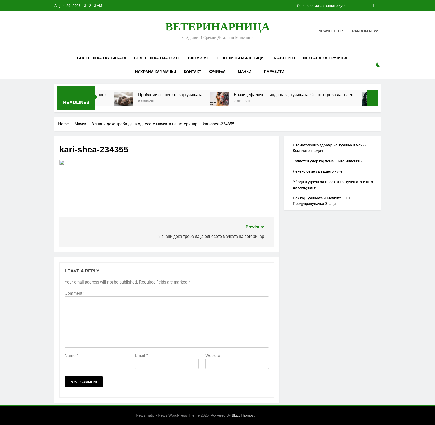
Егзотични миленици (240, 58)
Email (141, 355)
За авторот (283, 58)
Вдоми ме (198, 58)
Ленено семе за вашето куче (321, 6)
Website (212, 355)
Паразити (274, 71)
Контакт (192, 72)
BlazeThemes (243, 415)
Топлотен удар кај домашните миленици (327, 161)
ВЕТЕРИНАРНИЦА (217, 26)
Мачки (244, 71)
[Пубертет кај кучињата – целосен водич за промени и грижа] (358, 101)
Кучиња (217, 71)
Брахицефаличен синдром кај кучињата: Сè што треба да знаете (280, 94)
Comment (75, 293)
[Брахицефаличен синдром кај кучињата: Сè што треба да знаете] (205, 101)
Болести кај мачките (157, 58)
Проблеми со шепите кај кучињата (157, 94)
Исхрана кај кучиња (325, 58)
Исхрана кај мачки (155, 72)
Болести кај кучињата (101, 58)
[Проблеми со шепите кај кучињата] (110, 101)
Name (71, 355)
